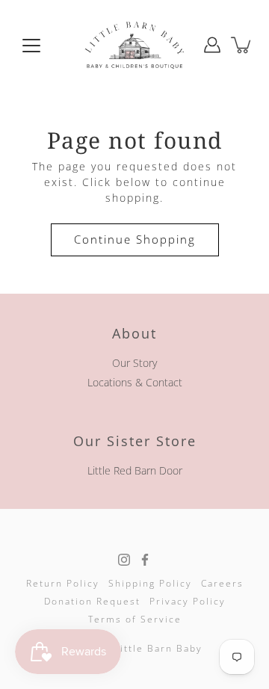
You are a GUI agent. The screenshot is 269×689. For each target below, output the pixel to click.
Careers (222, 583)
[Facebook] (145, 560)
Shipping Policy (150, 583)
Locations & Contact (134, 382)
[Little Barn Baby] (134, 44)
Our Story (134, 363)
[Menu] (31, 45)
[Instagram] (124, 560)
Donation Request (92, 601)
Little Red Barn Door (134, 470)
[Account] (212, 45)
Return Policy (62, 583)
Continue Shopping (135, 239)
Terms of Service (135, 619)
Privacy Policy (187, 601)
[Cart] (242, 45)
